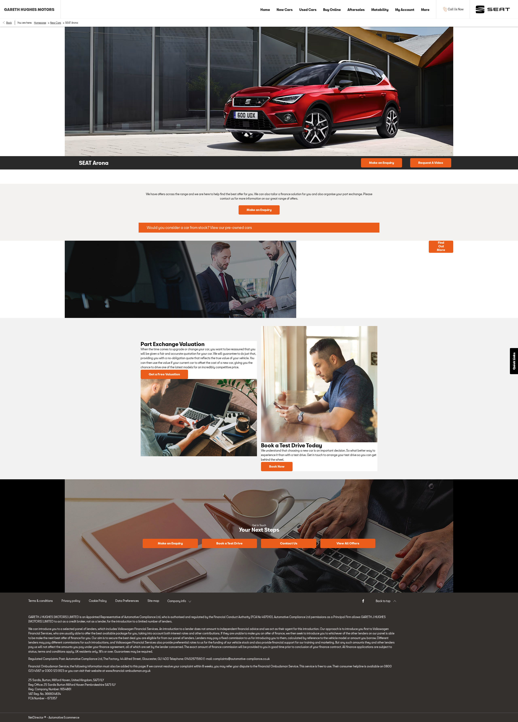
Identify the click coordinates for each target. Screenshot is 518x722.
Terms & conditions (40, 600)
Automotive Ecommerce (64, 717)
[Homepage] (493, 9)
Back (9, 22)
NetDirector (36, 717)
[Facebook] (363, 601)
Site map (153, 600)
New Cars (55, 22)
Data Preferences (127, 600)
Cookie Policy (98, 600)
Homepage (40, 22)
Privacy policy (71, 600)
